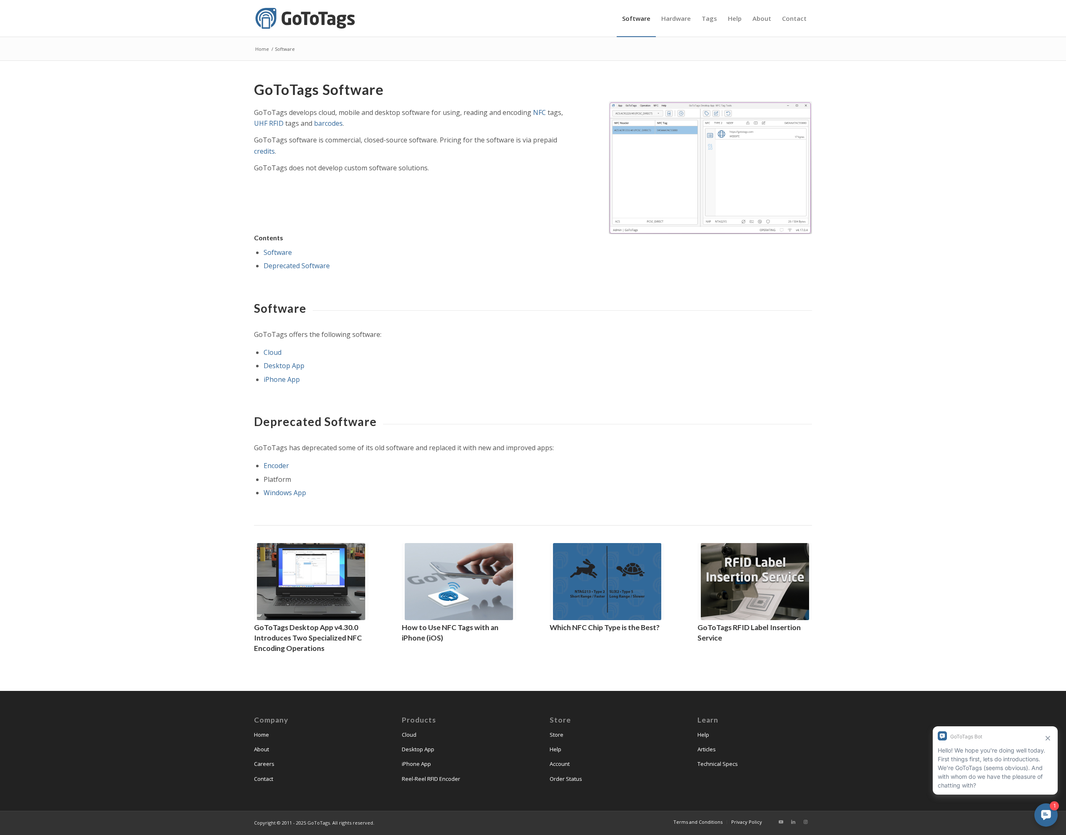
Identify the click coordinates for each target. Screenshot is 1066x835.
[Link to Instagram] (806, 821)
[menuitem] (636, 18)
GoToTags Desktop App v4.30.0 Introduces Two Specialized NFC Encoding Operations (308, 637)
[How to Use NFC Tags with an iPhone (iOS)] (459, 581)
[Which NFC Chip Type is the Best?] (607, 581)
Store (556, 734)
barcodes (328, 123)
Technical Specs (717, 764)
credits (264, 151)
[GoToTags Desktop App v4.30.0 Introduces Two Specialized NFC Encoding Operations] (311, 581)
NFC (539, 112)
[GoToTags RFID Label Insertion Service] (754, 581)
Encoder (276, 465)
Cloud (272, 352)
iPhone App (282, 379)
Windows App (285, 492)
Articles (706, 749)
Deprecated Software (297, 265)
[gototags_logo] (306, 18)
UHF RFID (269, 123)
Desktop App (284, 365)
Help (555, 749)
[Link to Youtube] (781, 821)
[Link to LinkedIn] (793, 821)
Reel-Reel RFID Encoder (431, 779)
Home (261, 734)
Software (278, 252)
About (261, 749)
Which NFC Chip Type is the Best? (605, 627)
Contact (263, 779)
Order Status (566, 779)
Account (560, 764)
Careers (264, 764)
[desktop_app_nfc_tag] (710, 167)
